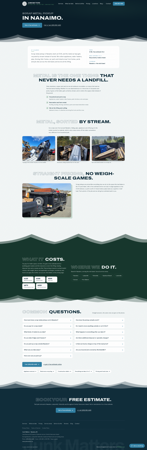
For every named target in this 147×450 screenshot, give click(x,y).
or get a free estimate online (52, 364)
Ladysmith (85, 275)
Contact (108, 4)
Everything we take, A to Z (82, 371)
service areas (104, 271)
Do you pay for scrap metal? (33, 326)
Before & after (58, 423)
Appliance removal (29, 371)
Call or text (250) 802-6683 (52, 25)
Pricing (88, 4)
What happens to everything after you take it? (90, 332)
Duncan (75, 279)
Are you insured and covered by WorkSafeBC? (91, 350)
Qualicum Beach (107, 275)
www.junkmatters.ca (27, 441)
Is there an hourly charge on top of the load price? (92, 344)
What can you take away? (32, 350)
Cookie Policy (45, 428)
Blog (101, 4)
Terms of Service (35, 428)
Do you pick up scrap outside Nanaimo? (36, 344)
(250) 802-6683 (119, 4)
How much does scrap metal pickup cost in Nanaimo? (41, 320)
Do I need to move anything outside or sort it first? (92, 326)
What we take (69, 4)
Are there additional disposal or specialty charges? (92, 338)
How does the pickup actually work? (87, 320)
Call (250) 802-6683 (31, 364)
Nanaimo (75, 275)
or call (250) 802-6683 (84, 410)
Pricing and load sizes (102, 371)
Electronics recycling (46, 371)
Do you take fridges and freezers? (35, 338)
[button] (38, 148)
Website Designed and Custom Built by (110, 447)
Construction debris (63, 371)
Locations (95, 4)
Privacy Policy (25, 428)
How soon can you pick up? (33, 356)
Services (60, 4)
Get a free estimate (31, 25)
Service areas (48, 423)
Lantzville (118, 275)
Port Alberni (85, 279)
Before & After (79, 4)
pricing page (60, 273)
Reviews (66, 423)
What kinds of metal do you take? (35, 332)
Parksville (95, 275)
